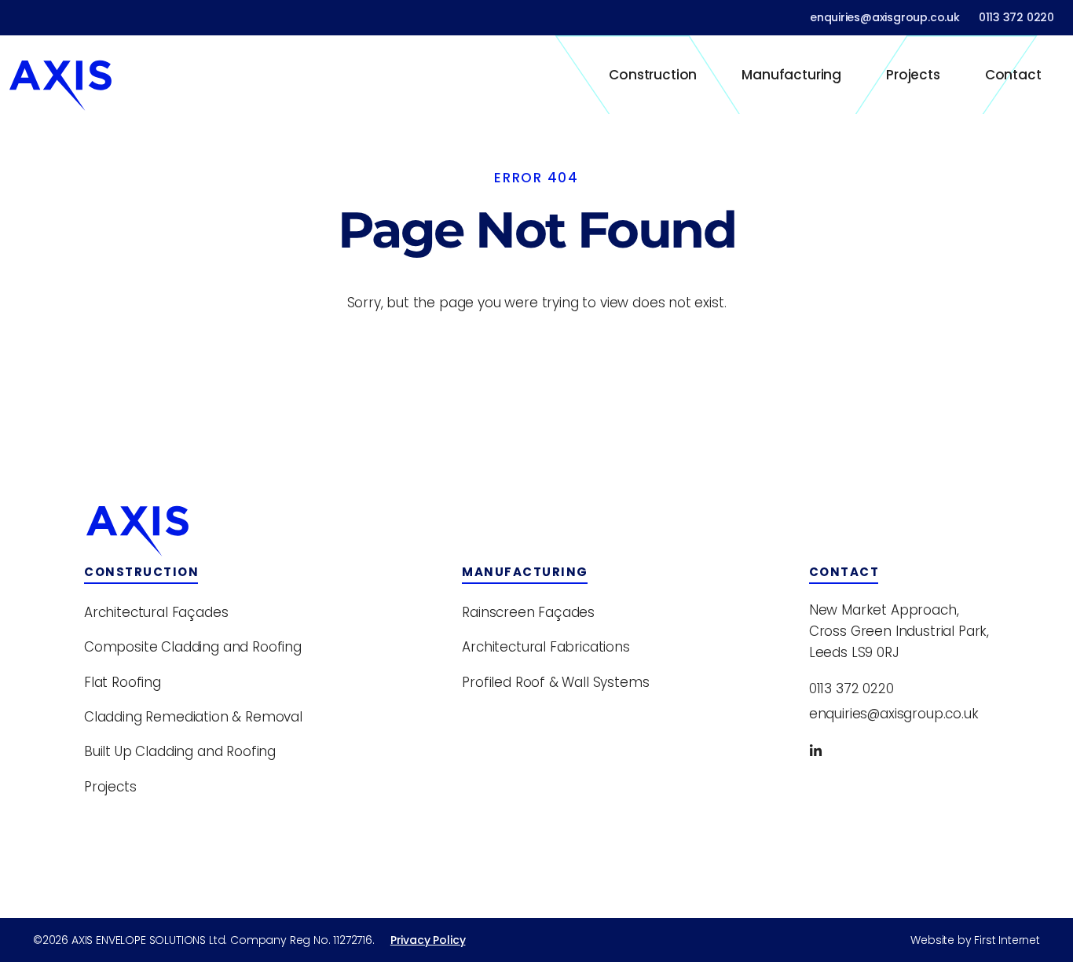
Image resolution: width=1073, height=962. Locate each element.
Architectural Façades (156, 612)
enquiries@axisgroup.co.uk (885, 17)
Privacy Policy (428, 940)
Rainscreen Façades (528, 612)
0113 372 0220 (1016, 17)
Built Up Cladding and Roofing (180, 751)
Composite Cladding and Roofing (193, 646)
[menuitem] (653, 74)
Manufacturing (791, 74)
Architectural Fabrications (546, 646)
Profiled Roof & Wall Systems (555, 682)
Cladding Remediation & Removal (193, 716)
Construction (653, 74)
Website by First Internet (975, 940)
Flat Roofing (122, 682)
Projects (913, 74)
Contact (1013, 74)
